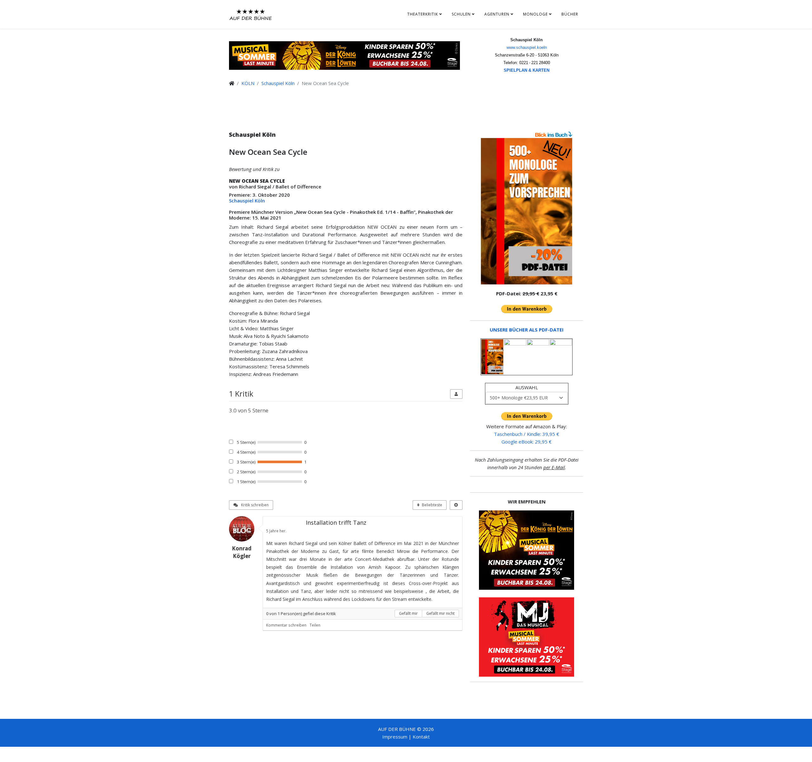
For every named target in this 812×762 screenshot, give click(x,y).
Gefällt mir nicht (440, 613)
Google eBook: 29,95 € (526, 441)
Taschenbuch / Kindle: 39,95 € (526, 434)
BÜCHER (569, 14)
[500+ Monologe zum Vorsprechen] (526, 211)
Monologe (535, 14)
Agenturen (496, 14)
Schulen (461, 14)
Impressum (394, 736)
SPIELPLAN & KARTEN (526, 70)
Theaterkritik (422, 14)
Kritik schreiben (254, 505)
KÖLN (247, 83)
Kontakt (421, 736)
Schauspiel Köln (278, 83)
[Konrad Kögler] (244, 529)
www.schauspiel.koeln (527, 47)
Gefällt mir (408, 613)
